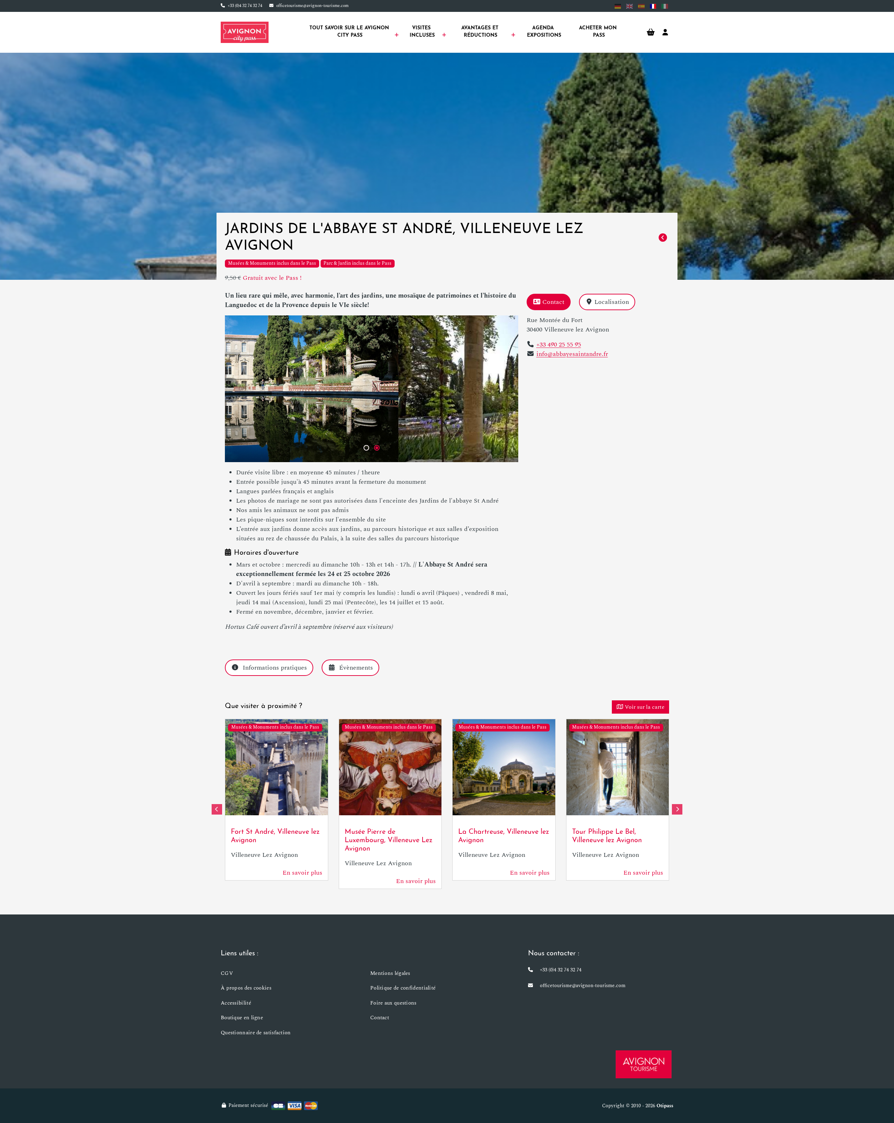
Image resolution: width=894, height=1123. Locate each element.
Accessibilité (236, 1003)
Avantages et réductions (480, 31)
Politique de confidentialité (402, 988)
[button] (366, 447)
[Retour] (663, 238)
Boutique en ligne (242, 1018)
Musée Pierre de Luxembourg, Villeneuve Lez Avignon (388, 840)
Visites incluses (422, 31)
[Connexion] (665, 32)
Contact (553, 302)
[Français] (653, 6)
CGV (227, 973)
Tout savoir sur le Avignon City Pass (350, 31)
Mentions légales (390, 973)
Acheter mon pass (598, 31)
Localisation (611, 302)
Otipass (665, 1105)
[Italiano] (664, 6)
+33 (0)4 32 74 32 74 (245, 5)
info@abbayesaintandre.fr (572, 354)
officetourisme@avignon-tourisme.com (312, 5)
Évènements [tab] (356, 667)
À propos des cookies (246, 988)
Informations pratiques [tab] (275, 667)
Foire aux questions (393, 1003)
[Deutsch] (618, 6)
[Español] (641, 6)
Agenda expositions (544, 31)
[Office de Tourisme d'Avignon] (643, 1064)
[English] (629, 6)
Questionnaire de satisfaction (256, 1033)
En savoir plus (302, 872)
